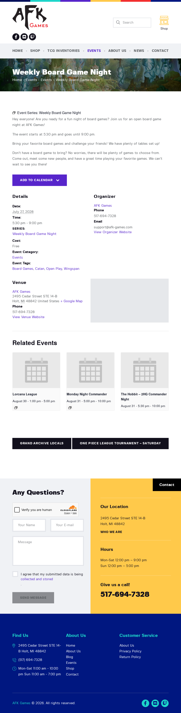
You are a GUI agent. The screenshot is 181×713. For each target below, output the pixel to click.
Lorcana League (25, 394)
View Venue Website (28, 317)
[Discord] (24, 36)
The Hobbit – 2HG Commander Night (144, 396)
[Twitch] (165, 703)
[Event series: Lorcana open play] (15, 407)
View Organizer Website (113, 232)
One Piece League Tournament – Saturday (120, 443)
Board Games (22, 268)
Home (17, 80)
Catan (39, 268)
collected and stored (37, 579)
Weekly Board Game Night (34, 234)
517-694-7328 (124, 594)
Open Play (54, 268)
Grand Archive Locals (42, 443)
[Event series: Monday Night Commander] (70, 407)
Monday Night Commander (87, 394)
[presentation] (36, 370)
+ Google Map (71, 301)
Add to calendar (36, 180)
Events (31, 80)
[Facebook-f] (15, 36)
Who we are (111, 532)
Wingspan (71, 268)
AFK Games (103, 205)
